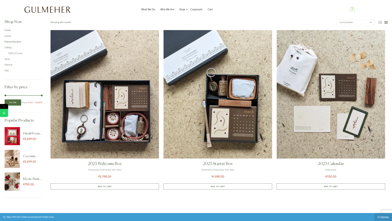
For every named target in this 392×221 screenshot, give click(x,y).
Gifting (8, 47)
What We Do (148, 9)
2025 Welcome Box (105, 164)
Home (8, 36)
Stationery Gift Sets (110, 170)
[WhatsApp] (4, 113)
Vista (7, 59)
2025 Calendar (331, 164)
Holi (7, 70)
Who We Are (167, 9)
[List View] (380, 22)
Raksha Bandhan (13, 41)
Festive (8, 64)
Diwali (8, 30)
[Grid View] (386, 22)
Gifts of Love (15, 53)
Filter (13, 102)
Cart (210, 9)
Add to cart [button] (105, 186)
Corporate (196, 9)
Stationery (93, 170)
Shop (182, 9)
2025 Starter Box (218, 164)
